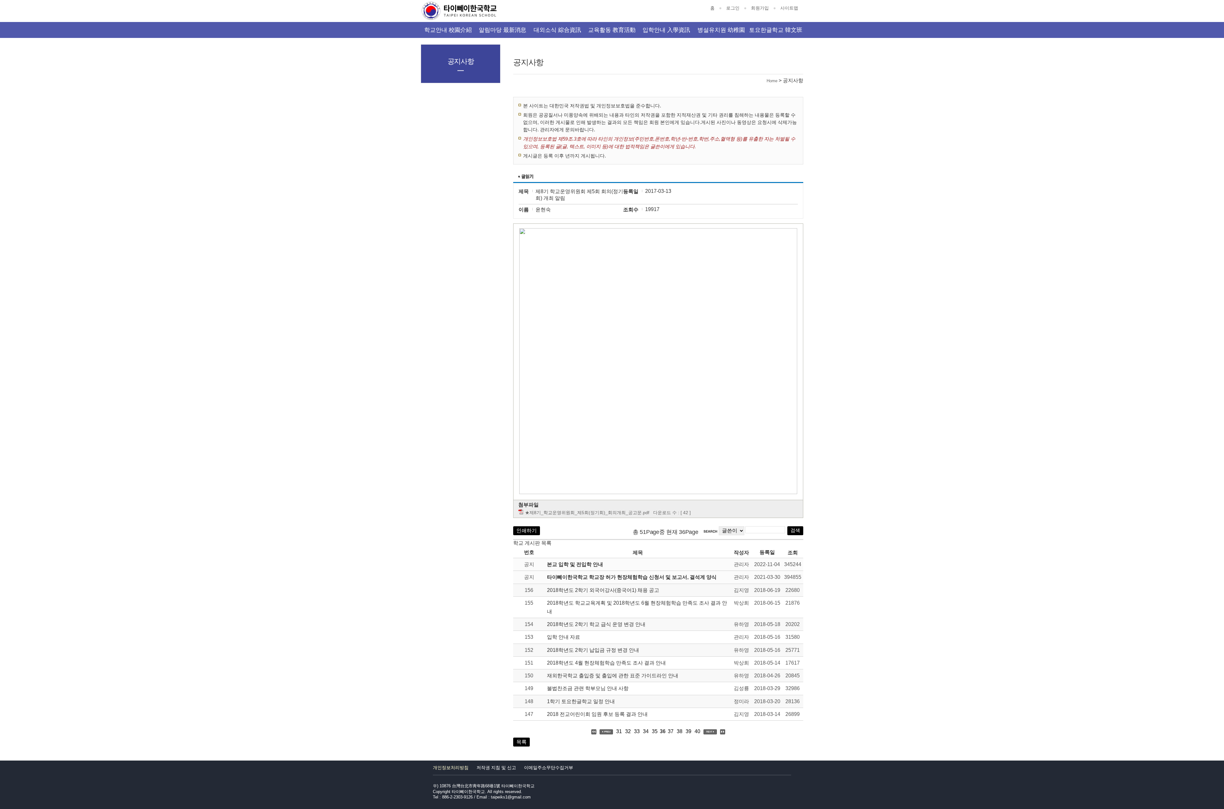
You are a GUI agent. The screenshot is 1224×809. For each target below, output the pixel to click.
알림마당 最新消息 (502, 30)
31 (619, 731)
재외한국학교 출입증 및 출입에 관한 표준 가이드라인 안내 (612, 675)
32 (628, 731)
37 (671, 731)
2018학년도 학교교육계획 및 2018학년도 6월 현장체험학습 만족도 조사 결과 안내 (637, 607)
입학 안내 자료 (563, 637)
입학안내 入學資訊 (666, 30)
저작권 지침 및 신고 (496, 767)
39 (688, 731)
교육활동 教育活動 (612, 30)
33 (637, 731)
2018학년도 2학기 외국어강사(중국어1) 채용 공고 (603, 590)
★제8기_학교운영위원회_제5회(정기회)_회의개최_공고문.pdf (587, 512)
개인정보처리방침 (451, 767)
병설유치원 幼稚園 (721, 30)
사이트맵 (789, 8)
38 (679, 731)
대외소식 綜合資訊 (557, 30)
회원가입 (760, 8)
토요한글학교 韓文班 (775, 30)
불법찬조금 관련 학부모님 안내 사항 (588, 688)
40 (697, 731)
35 (655, 731)
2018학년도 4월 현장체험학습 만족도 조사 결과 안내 (606, 663)
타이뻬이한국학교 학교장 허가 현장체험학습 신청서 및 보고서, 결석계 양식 (632, 577)
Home (772, 80)
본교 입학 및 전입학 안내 (575, 564)
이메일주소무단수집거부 (548, 767)
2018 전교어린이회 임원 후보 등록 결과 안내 (597, 714)
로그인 (733, 8)
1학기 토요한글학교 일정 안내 (581, 701)
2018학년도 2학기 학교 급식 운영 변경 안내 (596, 624)
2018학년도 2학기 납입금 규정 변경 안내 (593, 650)
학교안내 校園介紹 (448, 30)
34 (646, 731)
